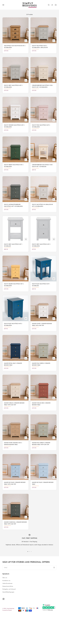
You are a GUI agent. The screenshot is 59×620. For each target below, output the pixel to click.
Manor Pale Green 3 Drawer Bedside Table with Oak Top (41, 443)
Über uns (4, 578)
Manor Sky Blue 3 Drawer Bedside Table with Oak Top (15, 483)
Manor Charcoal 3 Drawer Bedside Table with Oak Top (15, 523)
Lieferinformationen (7, 583)
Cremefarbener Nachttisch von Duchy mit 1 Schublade (42, 165)
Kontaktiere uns (6, 580)
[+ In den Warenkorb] (26, 40)
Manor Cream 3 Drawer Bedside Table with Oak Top (14, 404)
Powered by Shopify (7, 610)
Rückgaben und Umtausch (9, 589)
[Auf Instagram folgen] (3, 599)
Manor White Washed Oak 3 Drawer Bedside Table (13, 443)
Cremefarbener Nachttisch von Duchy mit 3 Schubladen (42, 86)
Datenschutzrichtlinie (7, 586)
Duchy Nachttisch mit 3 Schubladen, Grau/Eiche (40, 46)
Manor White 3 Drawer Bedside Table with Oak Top (42, 324)
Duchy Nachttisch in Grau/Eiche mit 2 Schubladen (42, 205)
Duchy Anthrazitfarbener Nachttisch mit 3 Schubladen (13, 205)
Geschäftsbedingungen (8, 592)
